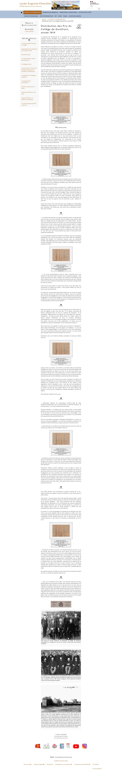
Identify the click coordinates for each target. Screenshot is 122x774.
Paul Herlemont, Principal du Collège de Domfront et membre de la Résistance (29, 70)
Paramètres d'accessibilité (82, 764)
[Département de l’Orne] (46, 746)
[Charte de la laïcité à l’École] (62, 746)
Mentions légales (38, 764)
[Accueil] (21, 12)
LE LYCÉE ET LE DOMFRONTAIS (32, 12)
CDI (56, 16)
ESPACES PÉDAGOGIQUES (31, 16)
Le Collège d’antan (26, 64)
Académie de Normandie (61, 761)
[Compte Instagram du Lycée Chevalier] (84, 746)
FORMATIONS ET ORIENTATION (68, 12)
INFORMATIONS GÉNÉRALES (50, 12)
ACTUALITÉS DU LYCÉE (85, 12)
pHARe (65, 16)
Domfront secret (25, 54)
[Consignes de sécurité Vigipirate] (68, 746)
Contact (49, 764)
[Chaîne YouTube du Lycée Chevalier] (76, 746)
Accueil (44, 19)
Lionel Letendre (29, 31)
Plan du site (27, 764)
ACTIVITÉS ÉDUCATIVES (46, 16)
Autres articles (29, 38)
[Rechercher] (99, 8)
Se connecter (96, 768)
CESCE (60, 16)
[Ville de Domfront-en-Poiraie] (54, 746)
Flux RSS (95, 764)
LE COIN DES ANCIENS (74, 16)
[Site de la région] (38, 746)
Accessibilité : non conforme (63, 764)
